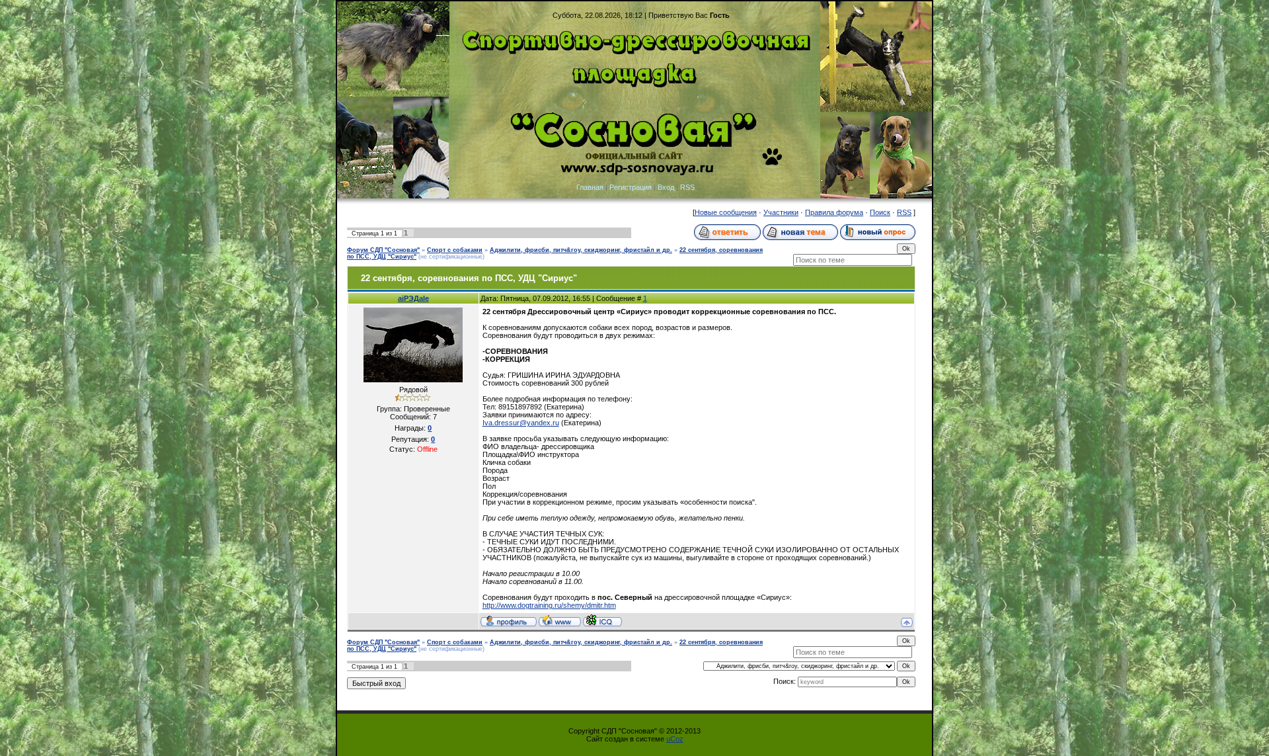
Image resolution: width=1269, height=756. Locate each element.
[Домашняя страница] (560, 620)
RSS (687, 187)
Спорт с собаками (454, 250)
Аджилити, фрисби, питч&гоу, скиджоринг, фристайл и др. (581, 250)
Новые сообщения (726, 212)
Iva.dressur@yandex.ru (520, 423)
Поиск (880, 212)
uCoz (674, 739)
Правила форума (834, 212)
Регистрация (630, 187)
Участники (780, 212)
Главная (589, 187)
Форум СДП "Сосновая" (383, 250)
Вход (666, 187)
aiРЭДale (413, 298)
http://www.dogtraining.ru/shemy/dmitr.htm (549, 605)
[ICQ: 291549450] (602, 620)
